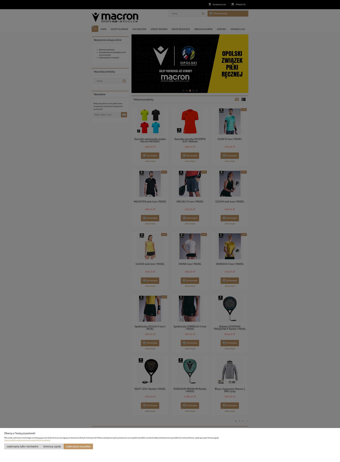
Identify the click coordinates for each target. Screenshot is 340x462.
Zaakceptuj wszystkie (78, 446)
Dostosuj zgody (52, 446)
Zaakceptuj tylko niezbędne (22, 446)
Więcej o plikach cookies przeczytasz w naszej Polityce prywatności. (27, 440)
